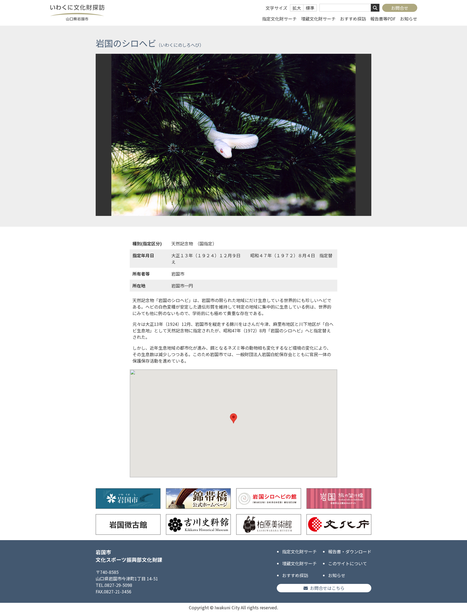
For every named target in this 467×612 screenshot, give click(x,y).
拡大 (296, 8)
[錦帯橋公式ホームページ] (198, 498)
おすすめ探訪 (353, 18)
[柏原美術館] (268, 524)
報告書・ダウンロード (349, 551)
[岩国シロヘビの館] (268, 498)
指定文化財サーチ (279, 18)
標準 (310, 8)
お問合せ (399, 8)
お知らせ (408, 18)
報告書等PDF (383, 18)
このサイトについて (347, 563)
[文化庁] (338, 524)
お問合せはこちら (327, 588)
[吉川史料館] (198, 524)
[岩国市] (128, 498)
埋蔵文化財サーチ (318, 18)
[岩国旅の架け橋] (338, 498)
